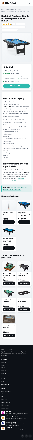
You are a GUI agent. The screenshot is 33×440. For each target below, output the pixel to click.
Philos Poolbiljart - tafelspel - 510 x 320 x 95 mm (9, 275)
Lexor (3, 368)
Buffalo (3, 362)
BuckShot (22, 24)
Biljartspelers (5, 402)
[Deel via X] (22, 436)
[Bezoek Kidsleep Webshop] (3, 423)
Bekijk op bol (15, 86)
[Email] (30, 436)
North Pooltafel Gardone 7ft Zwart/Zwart (23, 275)
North (3, 379)
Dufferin (3, 370)
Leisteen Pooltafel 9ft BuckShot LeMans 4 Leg (8, 240)
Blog (2, 397)
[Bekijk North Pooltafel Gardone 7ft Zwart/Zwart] (24, 266)
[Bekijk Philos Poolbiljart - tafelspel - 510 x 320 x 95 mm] (8, 266)
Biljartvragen (5, 405)
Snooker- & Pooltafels (15, 9)
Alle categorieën (6, 391)
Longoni (3, 373)
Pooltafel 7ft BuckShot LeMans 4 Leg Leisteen (24, 214)
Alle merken (5, 394)
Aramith (3, 376)
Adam (3, 381)
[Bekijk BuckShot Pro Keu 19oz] (8, 205)
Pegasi (3, 365)
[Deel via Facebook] (26, 436)
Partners (4, 399)
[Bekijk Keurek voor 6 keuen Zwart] (24, 293)
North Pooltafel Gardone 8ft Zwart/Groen (7, 301)
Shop (7, 9)
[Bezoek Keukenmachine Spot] (3, 418)
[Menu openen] (30, 3)
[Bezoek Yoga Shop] (3, 412)
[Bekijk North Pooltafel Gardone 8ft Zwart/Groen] (8, 293)
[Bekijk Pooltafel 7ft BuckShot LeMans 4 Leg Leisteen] (24, 205)
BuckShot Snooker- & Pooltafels (17, 27)
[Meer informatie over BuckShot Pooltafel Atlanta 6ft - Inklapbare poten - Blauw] (16, 47)
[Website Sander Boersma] (8, 436)
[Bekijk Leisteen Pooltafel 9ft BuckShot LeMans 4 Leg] (8, 231)
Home (2, 9)
